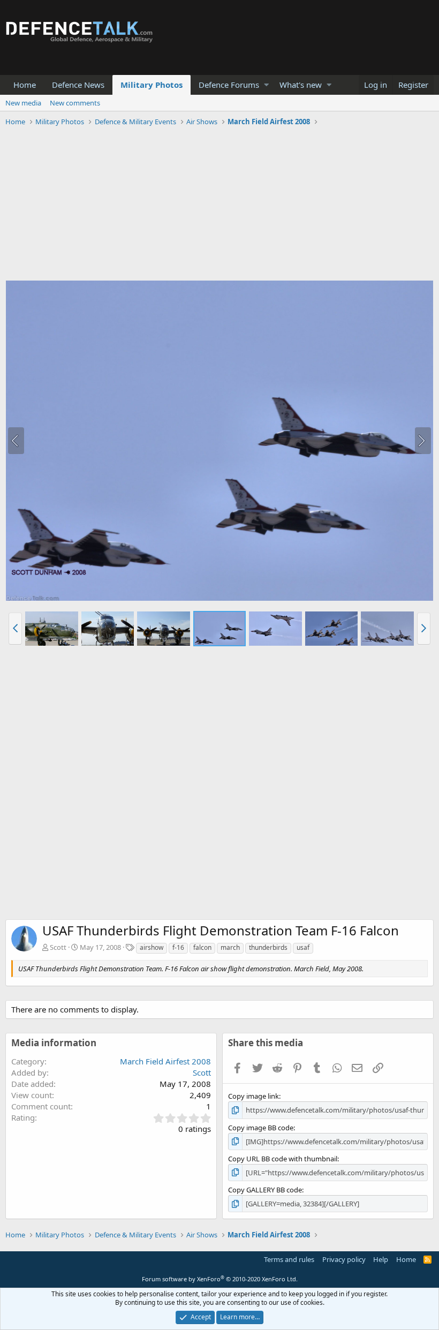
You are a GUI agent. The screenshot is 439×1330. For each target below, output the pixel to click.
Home (24, 84)
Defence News (78, 84)
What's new (300, 84)
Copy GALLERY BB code (265, 1190)
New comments (75, 103)
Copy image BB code (260, 1127)
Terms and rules (289, 1259)
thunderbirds (268, 947)
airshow (151, 947)
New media (23, 103)
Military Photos (151, 84)
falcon (202, 947)
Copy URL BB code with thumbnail (282, 1158)
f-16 (178, 947)
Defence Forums (229, 84)
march (230, 947)
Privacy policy (344, 1259)
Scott (58, 947)
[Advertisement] (219, 205)
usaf (303, 947)
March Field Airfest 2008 (165, 1061)
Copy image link (253, 1096)
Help (380, 1259)
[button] (266, 85)
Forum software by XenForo (220, 1279)
